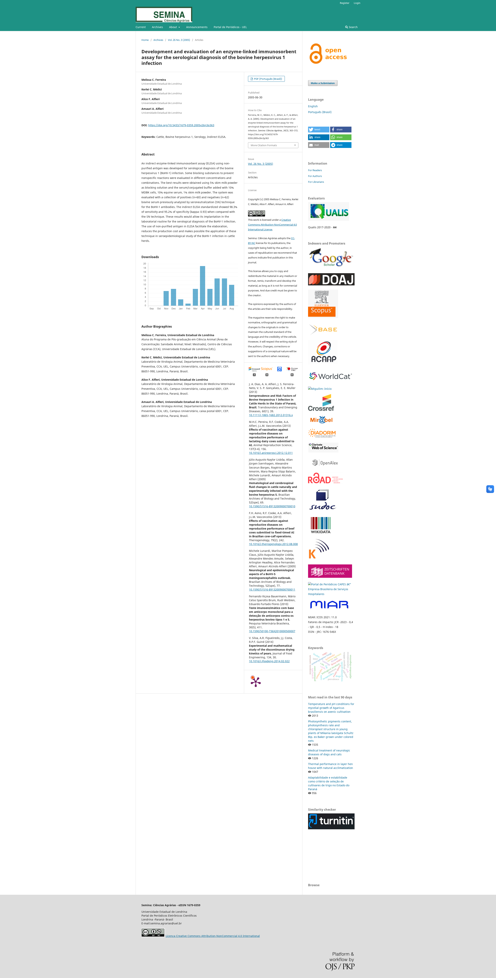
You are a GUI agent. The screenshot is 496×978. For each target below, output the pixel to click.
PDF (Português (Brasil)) (267, 79)
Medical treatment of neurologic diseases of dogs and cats (329, 752)
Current (141, 27)
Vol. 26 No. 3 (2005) (179, 40)
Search (353, 27)
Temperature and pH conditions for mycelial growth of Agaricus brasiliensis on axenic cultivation (331, 708)
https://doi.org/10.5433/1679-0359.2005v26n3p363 (181, 125)
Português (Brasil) (320, 112)
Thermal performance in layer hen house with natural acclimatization (330, 766)
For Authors (315, 176)
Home (145, 40)
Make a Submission (323, 83)
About (173, 27)
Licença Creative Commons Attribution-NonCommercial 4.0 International (213, 936)
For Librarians (316, 182)
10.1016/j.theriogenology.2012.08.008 (273, 544)
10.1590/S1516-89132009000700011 (272, 589)
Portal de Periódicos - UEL (230, 27)
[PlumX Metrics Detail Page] (255, 681)
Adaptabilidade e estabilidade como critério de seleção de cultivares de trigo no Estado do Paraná (328, 783)
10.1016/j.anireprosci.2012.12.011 (271, 453)
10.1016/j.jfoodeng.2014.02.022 (269, 661)
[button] (318, 129)
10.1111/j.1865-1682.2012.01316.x (271, 415)
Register (344, 3)
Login (357, 3)
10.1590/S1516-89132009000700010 (272, 506)
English (313, 106)
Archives (157, 27)
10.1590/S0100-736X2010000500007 (272, 631)
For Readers (315, 170)
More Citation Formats (264, 145)
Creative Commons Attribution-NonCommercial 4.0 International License (272, 224)
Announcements (197, 27)
